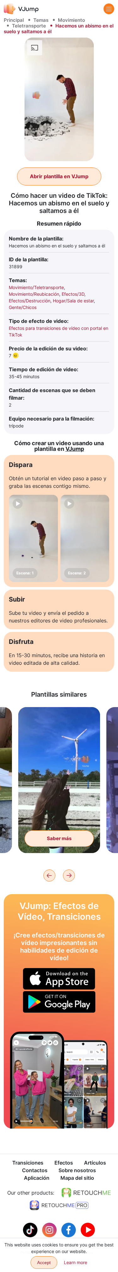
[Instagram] (50, 1229)
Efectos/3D (73, 294)
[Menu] (109, 8)
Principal (14, 20)
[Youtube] (88, 1229)
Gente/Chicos (23, 307)
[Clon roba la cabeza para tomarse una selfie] (37, 1080)
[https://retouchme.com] (86, 1192)
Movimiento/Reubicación (34, 294)
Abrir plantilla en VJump (59, 176)
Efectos (63, 1163)
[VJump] (21, 8)
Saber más (59, 838)
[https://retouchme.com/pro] (59, 1205)
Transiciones (27, 1163)
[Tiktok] (31, 1229)
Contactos (35, 1170)
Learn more (75, 1262)
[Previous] (49, 875)
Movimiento (71, 20)
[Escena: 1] (33, 538)
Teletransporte (29, 26)
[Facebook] (69, 1229)
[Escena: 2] (85, 538)
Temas (40, 20)
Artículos (95, 1163)
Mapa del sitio (77, 1178)
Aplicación (36, 1178)
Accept (44, 1262)
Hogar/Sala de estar (73, 300)
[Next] (69, 875)
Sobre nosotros (77, 1170)
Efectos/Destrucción (29, 300)
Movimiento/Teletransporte (36, 287)
